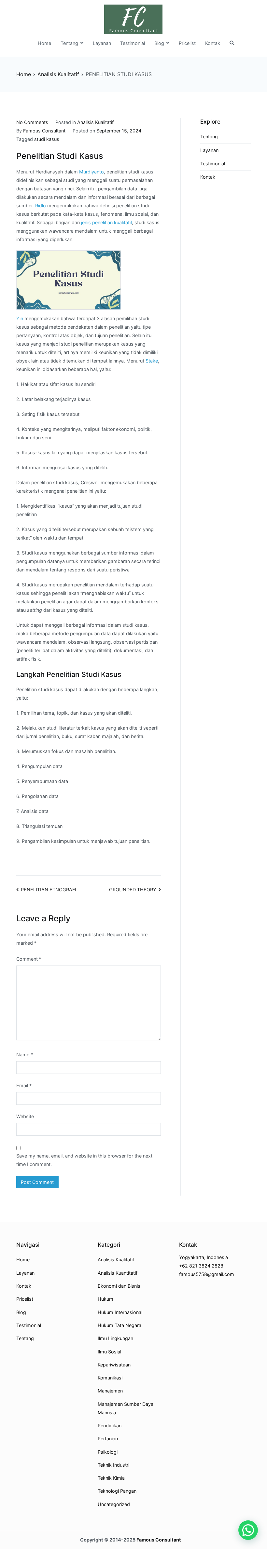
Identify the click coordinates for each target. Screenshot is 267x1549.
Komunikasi (110, 1377)
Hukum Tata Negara (119, 1325)
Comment (28, 959)
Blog (159, 43)
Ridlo (40, 205)
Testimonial (132, 43)
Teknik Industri (113, 1465)
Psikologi (108, 1452)
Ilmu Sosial (109, 1351)
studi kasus (46, 139)
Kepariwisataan (114, 1364)
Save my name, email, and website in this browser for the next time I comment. (84, 1160)
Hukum (105, 1299)
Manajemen (110, 1390)
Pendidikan (109, 1425)
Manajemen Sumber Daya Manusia (125, 1408)
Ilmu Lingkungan (115, 1338)
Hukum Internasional (120, 1312)
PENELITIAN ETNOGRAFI (48, 889)
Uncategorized (114, 1504)
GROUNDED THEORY (132, 889)
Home (44, 43)
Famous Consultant (44, 130)
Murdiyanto (91, 171)
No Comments (32, 122)
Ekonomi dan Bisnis (119, 1286)
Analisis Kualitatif (95, 122)
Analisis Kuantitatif (117, 1273)
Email (24, 1085)
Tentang (69, 43)
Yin (19, 318)
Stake (152, 360)
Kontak (212, 43)
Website (25, 1116)
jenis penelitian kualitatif (106, 222)
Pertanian (108, 1438)
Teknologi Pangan (117, 1491)
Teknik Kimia (111, 1478)
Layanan (102, 43)
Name (24, 1054)
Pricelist (187, 43)
